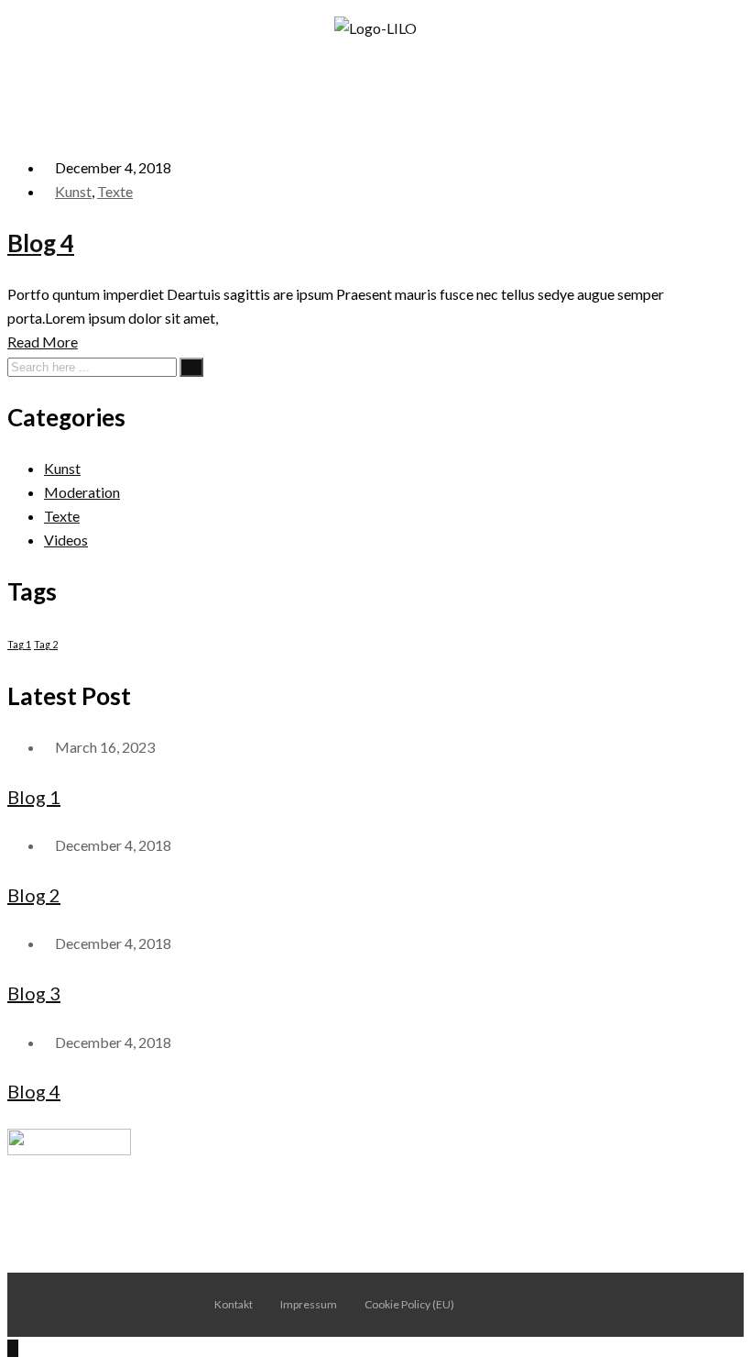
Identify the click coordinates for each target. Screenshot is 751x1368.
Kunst (73, 191)
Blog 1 (33, 797)
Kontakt (233, 1304)
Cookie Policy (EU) (409, 1304)
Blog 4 (40, 243)
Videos (66, 539)
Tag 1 (19, 644)
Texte (115, 191)
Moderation (82, 492)
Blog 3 (33, 993)
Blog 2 (33, 895)
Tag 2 (46, 644)
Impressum (308, 1304)
